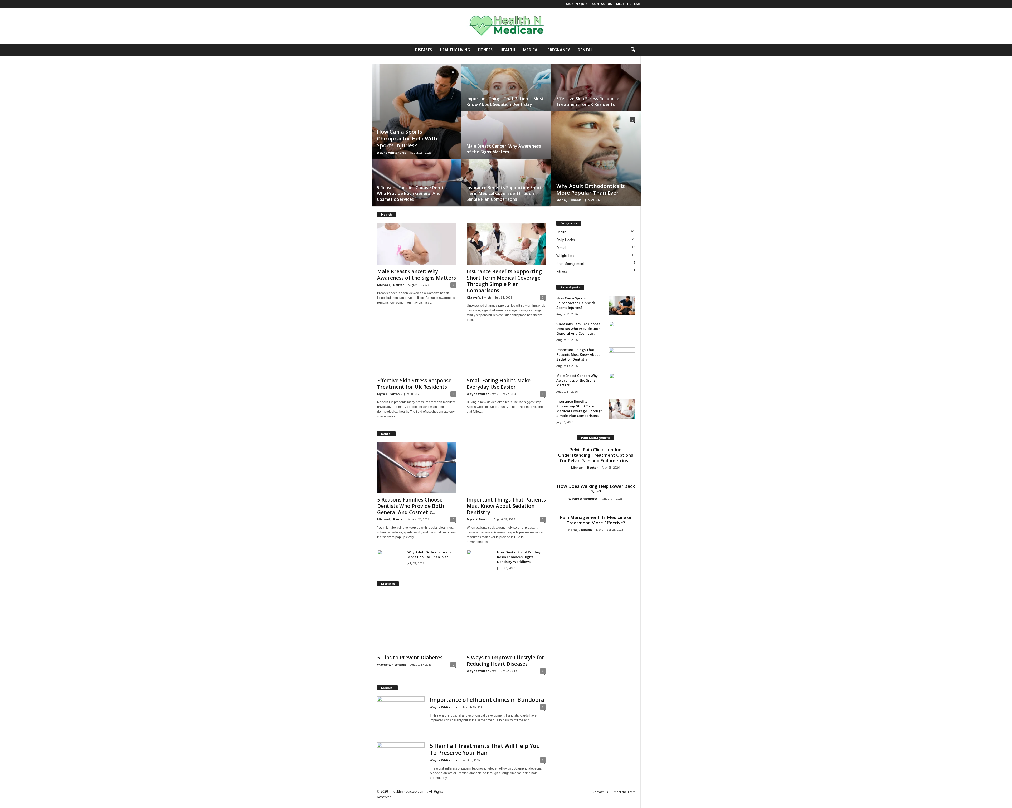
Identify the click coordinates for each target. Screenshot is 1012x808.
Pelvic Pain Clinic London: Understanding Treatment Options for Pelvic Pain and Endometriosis (595, 455)
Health (507, 49)
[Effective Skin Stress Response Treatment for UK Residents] (596, 93)
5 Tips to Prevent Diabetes (409, 657)
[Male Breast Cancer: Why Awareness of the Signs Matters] (506, 140)
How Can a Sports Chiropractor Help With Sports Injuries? (407, 138)
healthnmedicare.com (408, 792)
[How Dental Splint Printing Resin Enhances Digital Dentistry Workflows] (480, 560)
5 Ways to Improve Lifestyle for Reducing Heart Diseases (505, 660)
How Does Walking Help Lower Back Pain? (596, 489)
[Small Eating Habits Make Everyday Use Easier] (506, 353)
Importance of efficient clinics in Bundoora (487, 699)
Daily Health (565, 240)
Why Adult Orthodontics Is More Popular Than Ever (590, 189)
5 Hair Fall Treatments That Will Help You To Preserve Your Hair (485, 749)
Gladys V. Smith (479, 297)
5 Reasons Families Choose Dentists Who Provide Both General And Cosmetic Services (413, 193)
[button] (633, 50)
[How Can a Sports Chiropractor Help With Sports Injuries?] (416, 116)
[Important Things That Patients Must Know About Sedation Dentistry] (506, 93)
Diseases (423, 49)
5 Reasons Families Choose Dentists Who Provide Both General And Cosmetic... (410, 506)
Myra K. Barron (388, 394)
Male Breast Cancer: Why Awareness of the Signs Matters (503, 149)
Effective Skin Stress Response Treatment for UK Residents (587, 101)
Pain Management (570, 264)
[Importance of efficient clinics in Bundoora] (401, 706)
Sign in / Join (577, 4)
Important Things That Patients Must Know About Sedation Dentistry (505, 101)
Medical (531, 49)
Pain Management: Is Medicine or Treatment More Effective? (596, 520)
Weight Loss (565, 256)
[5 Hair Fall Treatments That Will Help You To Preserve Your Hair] (401, 760)
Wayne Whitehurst (391, 152)
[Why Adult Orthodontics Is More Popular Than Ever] (596, 164)
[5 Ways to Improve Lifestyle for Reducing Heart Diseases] (506, 621)
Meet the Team (628, 4)
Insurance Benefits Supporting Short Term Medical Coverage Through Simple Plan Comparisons (504, 193)
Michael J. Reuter (390, 285)
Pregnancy (558, 49)
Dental (585, 49)
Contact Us (602, 4)
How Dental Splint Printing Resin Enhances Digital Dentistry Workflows (519, 557)
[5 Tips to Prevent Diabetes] (416, 621)
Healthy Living (455, 49)
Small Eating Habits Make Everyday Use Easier (499, 383)
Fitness (485, 49)
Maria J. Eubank (568, 200)
